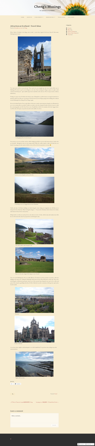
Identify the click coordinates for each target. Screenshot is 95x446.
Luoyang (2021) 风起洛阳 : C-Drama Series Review (47, 402)
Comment (54, 425)
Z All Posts (71, 17)
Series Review (50, 17)
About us (29, 17)
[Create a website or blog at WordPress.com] (10, 439)
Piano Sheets (38, 17)
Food (69, 28)
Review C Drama (71, 31)
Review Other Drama (72, 33)
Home (22, 17)
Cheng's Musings (47, 7)
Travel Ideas (61, 17)
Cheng (25, 28)
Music (69, 30)
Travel (55, 394)
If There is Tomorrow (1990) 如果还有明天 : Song (22, 402)
